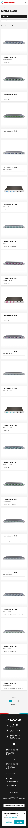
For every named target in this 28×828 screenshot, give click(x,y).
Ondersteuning (10, 785)
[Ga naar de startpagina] (8, 2)
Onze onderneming (11, 782)
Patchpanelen (5, 6)
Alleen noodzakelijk (9, 822)
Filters (6, 17)
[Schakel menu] (25, 2)
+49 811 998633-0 (11, 771)
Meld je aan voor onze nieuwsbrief (14, 805)
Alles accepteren (19, 822)
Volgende (13, 704)
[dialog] (14, 819)
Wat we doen (9, 778)
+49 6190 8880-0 (10, 757)
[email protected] (11, 759)
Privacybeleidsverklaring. (12, 817)
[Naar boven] (14, 744)
